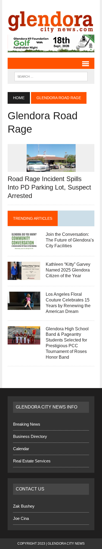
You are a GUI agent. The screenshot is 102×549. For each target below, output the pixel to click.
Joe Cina (21, 518)
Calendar (21, 448)
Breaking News (26, 424)
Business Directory (30, 436)
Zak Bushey (24, 506)
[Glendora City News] (51, 20)
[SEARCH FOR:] (51, 76)
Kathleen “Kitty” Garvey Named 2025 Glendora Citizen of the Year (68, 270)
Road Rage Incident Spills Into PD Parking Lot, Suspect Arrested (49, 187)
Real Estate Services (32, 461)
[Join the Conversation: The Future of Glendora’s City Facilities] (24, 246)
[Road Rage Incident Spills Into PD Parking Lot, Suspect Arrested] (51, 168)
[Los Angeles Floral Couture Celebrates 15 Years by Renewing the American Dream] (24, 306)
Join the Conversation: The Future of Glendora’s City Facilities (70, 240)
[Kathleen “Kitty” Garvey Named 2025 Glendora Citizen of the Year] (24, 276)
